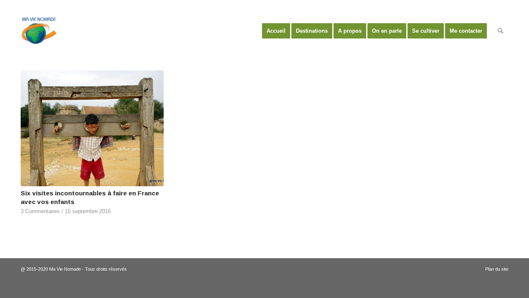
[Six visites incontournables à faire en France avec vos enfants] (92, 128)
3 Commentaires (40, 211)
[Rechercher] (500, 31)
